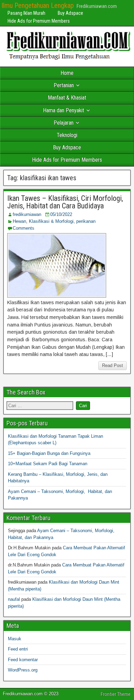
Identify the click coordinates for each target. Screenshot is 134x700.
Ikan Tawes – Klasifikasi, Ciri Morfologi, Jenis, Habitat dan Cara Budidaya (65, 202)
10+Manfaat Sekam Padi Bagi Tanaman (47, 463)
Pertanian (64, 85)
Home (67, 73)
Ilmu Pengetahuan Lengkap (37, 5)
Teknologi (67, 135)
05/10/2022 (61, 214)
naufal (14, 599)
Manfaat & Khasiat (67, 97)
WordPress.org (22, 670)
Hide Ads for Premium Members (39, 21)
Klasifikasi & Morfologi (51, 221)
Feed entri (18, 649)
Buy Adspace (70, 13)
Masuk (14, 638)
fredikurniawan (27, 214)
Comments (23, 228)
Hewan (19, 221)
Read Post (112, 365)
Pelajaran (64, 122)
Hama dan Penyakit (63, 110)
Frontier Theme (116, 694)
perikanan (86, 221)
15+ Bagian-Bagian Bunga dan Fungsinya (49, 453)
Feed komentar (23, 659)
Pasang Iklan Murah (26, 13)
